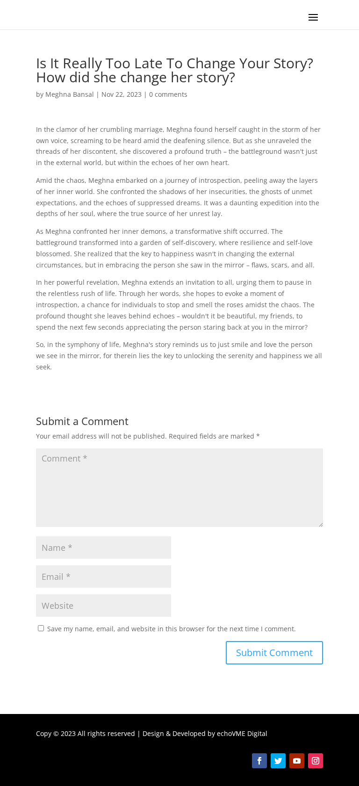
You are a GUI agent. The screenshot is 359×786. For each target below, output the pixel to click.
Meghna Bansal (69, 94)
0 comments (168, 94)
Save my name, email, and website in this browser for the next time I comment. (171, 628)
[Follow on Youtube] (296, 760)
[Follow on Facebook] (259, 760)
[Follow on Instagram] (315, 760)
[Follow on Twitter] (278, 760)
